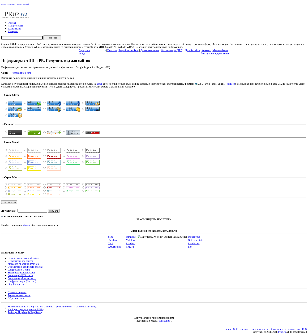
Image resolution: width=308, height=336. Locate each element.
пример (231, 83)
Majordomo (194, 236)
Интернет (164, 320)
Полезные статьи (260, 329)
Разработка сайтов (129, 50)
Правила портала (17, 292)
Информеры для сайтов (20, 261)
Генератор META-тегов (20, 275)
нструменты (15, 25)
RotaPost (130, 243)
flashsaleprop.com (22, 72)
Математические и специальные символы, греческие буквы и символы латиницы (52, 306)
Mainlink (130, 240)
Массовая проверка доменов (23, 263)
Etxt (190, 246)
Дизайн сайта (192, 50)
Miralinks (131, 236)
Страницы (277, 329)
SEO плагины (240, 329)
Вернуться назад (84, 52)
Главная (226, 329)
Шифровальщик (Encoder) (22, 281)
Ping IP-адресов (16, 284)
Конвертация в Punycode (21, 272)
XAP (110, 243)
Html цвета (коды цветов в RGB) (25, 309)
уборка (26, 225)
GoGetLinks (114, 246)
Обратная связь (16, 298)
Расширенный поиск (19, 295)
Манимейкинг (220, 50)
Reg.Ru (130, 246)
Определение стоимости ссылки (25, 266)
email (99, 83)
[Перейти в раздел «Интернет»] (105, 50)
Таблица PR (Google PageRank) (25, 312)
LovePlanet (194, 243)
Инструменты (292, 329)
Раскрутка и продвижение (215, 53)
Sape (110, 236)
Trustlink (112, 240)
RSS (304, 329)
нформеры (14, 28)
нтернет (13, 31)
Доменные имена (149, 50)
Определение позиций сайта (23, 258)
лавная (12, 22)
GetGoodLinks (195, 240)
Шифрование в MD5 (19, 269)
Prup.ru (282, 332)
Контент (206, 50)
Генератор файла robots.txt (22, 278)
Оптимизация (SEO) (172, 50)
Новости (112, 50)
